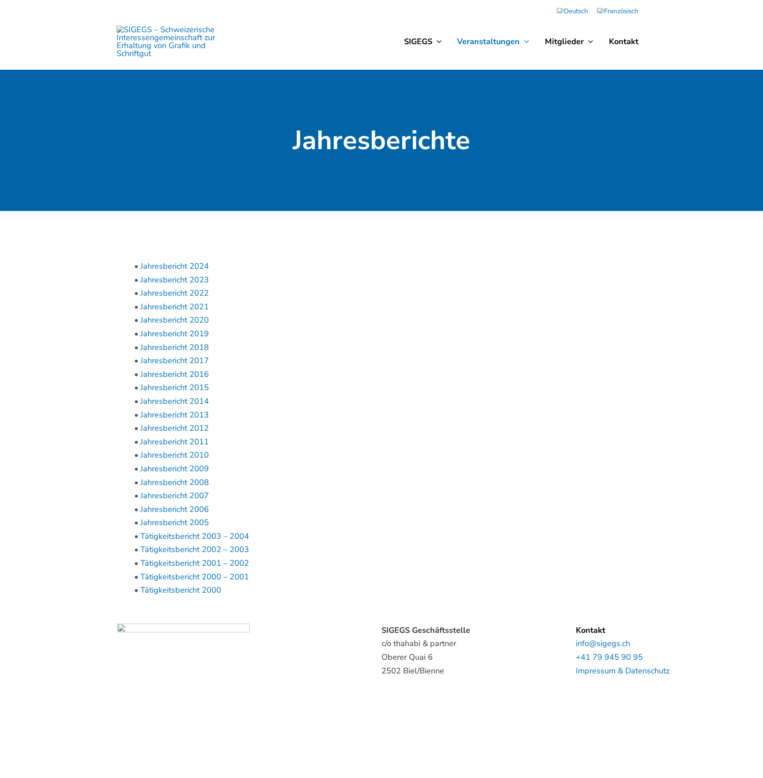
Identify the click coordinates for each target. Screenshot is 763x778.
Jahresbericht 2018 (174, 347)
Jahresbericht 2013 (174, 415)
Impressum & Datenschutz (622, 670)
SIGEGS (418, 41)
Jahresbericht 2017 (174, 360)
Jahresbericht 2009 (174, 468)
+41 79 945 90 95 (609, 657)
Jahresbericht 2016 (174, 374)
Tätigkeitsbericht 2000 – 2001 (194, 576)
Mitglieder (564, 41)
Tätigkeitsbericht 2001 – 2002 (194, 563)
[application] (437, 41)
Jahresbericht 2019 (174, 333)
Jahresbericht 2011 (174, 441)
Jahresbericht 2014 (174, 401)
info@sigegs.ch (603, 643)
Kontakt (623, 41)
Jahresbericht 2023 (174, 279)
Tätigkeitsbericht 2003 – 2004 (194, 536)
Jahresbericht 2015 (174, 387)
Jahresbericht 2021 (174, 306)
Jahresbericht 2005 (174, 522)
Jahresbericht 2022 (174, 293)
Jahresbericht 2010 (174, 455)
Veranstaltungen (488, 41)
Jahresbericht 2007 (174, 495)
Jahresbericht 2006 (174, 509)
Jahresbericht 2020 (174, 320)
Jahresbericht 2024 (174, 266)
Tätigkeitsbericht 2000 (180, 590)
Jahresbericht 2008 (174, 482)
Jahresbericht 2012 (174, 428)
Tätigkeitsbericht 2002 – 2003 (194, 549)
